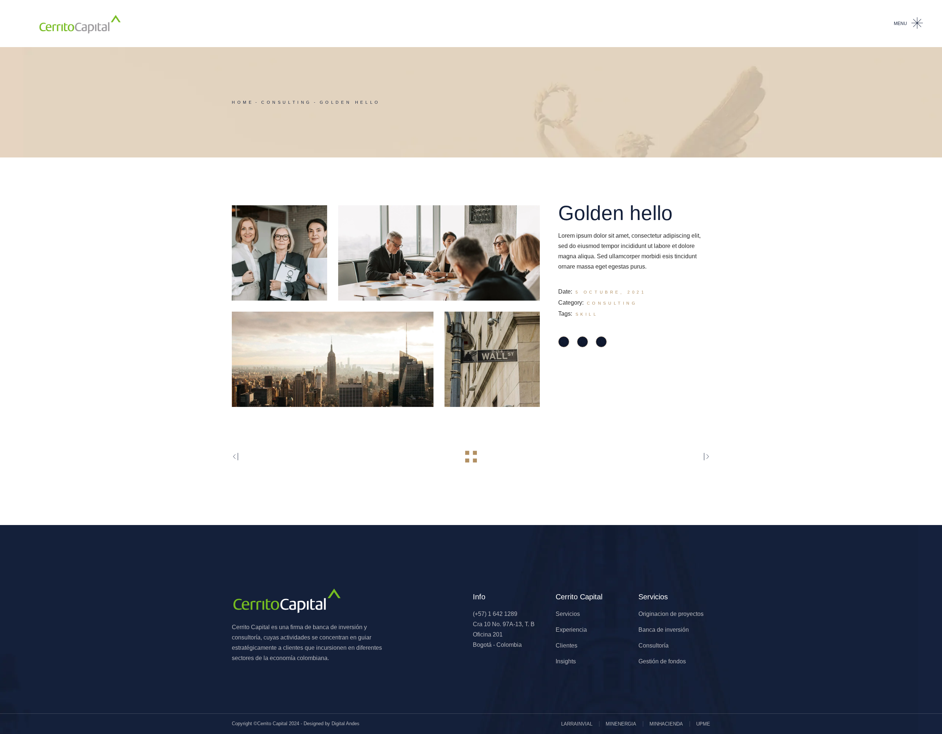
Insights (566, 661)
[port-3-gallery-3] (332, 359)
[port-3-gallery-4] (492, 359)
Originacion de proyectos (671, 614)
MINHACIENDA (666, 724)
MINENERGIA (621, 724)
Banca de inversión (663, 630)
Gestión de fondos (662, 661)
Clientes (566, 645)
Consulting (612, 303)
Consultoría (653, 645)
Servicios (568, 614)
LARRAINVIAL (576, 724)
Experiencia (571, 630)
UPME (703, 724)
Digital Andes (346, 723)
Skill (587, 314)
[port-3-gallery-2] (439, 253)
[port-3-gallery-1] (279, 253)
